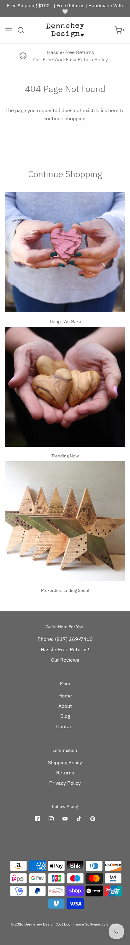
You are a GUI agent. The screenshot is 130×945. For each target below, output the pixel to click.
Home (65, 695)
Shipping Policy (65, 762)
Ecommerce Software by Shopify (91, 924)
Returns (65, 772)
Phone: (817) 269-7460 (65, 639)
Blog (65, 716)
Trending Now (65, 456)
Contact (65, 726)
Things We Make (65, 321)
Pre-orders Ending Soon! (65, 590)
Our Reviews (65, 660)
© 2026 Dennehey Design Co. (36, 924)
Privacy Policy (65, 783)
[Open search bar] (23, 30)
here (113, 110)
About (65, 706)
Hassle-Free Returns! (65, 649)
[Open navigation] (8, 30)
